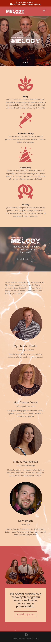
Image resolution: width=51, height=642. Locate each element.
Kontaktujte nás (26, 259)
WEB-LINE (34, 639)
